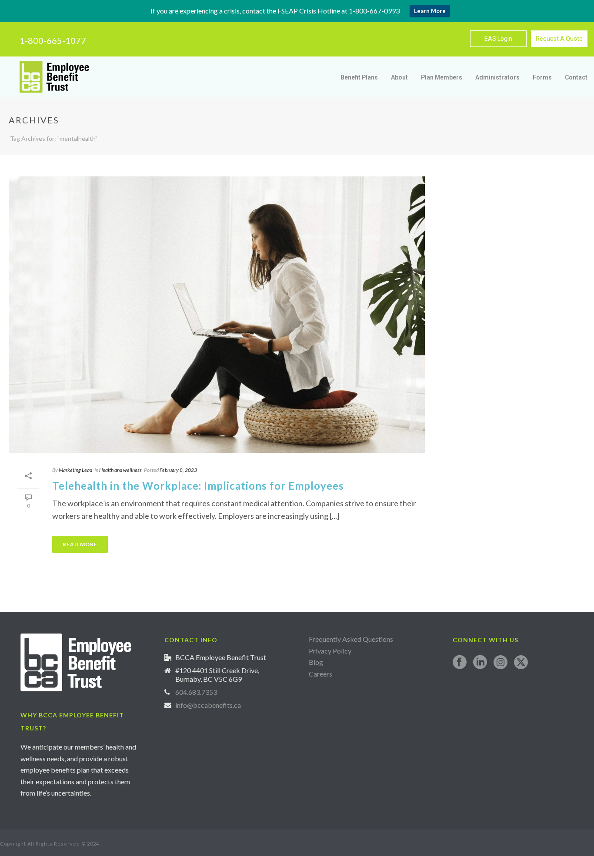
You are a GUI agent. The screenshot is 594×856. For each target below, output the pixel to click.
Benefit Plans (359, 77)
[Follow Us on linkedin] (480, 662)
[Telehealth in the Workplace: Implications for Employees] (217, 314)
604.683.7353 (196, 692)
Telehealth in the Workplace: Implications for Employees (198, 485)
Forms (542, 77)
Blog (316, 662)
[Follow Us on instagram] (500, 662)
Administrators (497, 77)
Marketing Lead (75, 470)
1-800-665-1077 (53, 40)
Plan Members (441, 77)
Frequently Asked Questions (351, 639)
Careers (321, 674)
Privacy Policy (330, 651)
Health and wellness (120, 470)
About (399, 77)
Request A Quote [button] (559, 38)
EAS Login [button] (498, 38)
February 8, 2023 (178, 470)
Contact (576, 77)
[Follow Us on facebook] (460, 662)
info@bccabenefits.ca (208, 705)
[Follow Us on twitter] (521, 662)
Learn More (430, 10)
